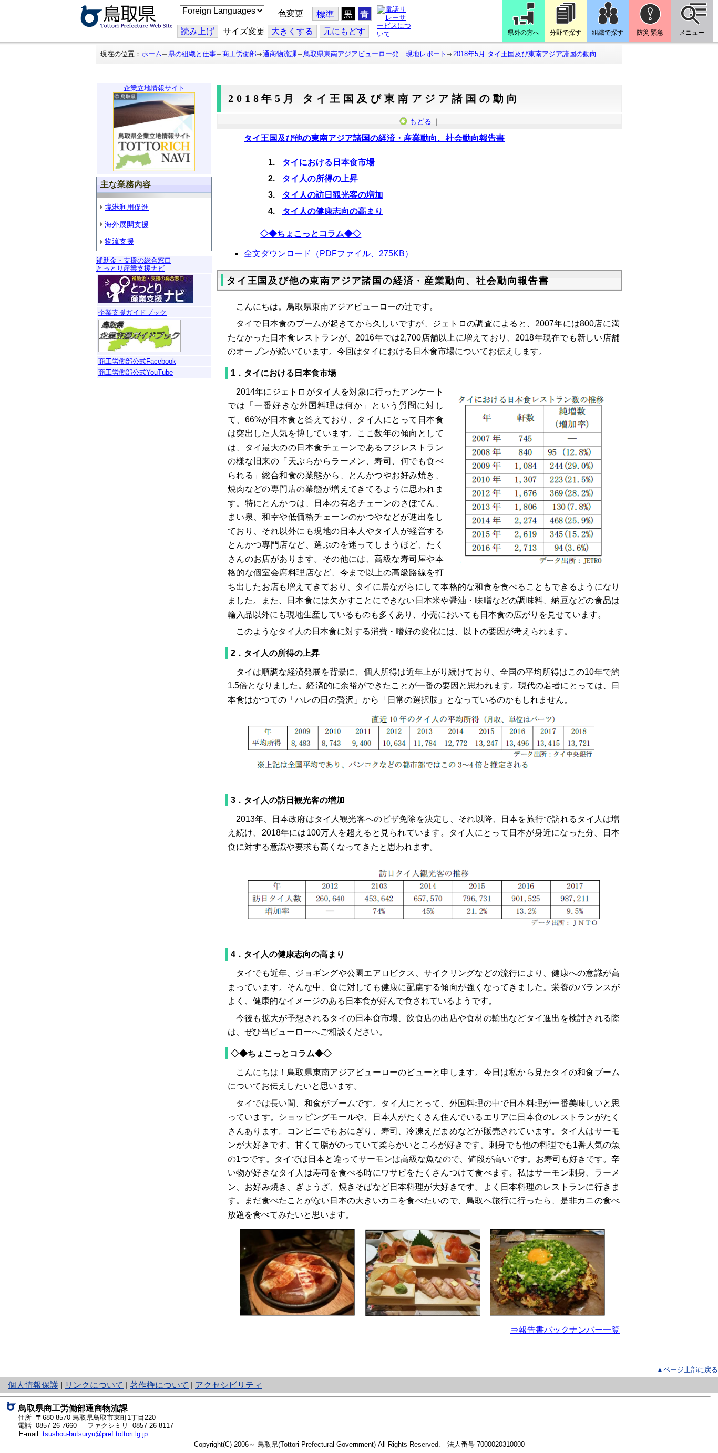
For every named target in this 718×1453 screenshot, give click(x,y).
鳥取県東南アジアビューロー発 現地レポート (375, 54)
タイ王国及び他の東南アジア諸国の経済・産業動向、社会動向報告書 (374, 137)
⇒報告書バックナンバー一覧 (565, 1329)
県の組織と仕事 (192, 54)
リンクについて (94, 1384)
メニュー (691, 32)
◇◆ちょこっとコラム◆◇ (310, 233)
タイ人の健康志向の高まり (332, 211)
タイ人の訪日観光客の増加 (332, 194)
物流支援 (119, 241)
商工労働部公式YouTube (135, 372)
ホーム (151, 54)
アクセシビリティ (228, 1384)
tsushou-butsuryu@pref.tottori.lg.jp (95, 1434)
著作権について (159, 1384)
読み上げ (197, 31)
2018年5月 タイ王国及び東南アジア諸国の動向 (525, 54)
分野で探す (565, 32)
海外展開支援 (127, 224)
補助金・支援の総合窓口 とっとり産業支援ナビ (133, 264)
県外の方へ (523, 32)
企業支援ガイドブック (132, 312)
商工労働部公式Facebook (137, 361)
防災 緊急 (650, 32)
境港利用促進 (127, 207)
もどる (420, 121)
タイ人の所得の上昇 (320, 178)
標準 (325, 14)
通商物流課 (280, 54)
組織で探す (607, 32)
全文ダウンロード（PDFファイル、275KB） (328, 253)
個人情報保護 (33, 1384)
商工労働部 (239, 54)
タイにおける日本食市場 (328, 162)
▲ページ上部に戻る (687, 1370)
